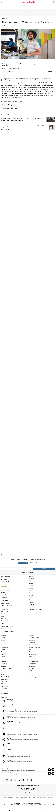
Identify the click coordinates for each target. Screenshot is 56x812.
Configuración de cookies (45, 810)
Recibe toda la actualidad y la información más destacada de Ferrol (19, 744)
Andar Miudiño (5, 686)
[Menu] (2, 2)
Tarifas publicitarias (6, 611)
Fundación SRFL (17, 797)
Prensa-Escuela (50, 797)
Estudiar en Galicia (34, 644)
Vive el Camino (33, 659)
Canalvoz (39, 797)
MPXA (25, 798)
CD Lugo (3, 684)
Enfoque (31, 656)
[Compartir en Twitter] (12, 71)
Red (30, 649)
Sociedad (3, 654)
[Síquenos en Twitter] (7, 780)
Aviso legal (8, 810)
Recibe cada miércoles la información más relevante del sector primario (19, 722)
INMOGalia (4, 618)
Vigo (30, 607)
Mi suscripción (5, 579)
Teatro (9, 101)
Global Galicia (33, 642)
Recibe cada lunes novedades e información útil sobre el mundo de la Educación (21, 717)
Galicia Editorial (29, 798)
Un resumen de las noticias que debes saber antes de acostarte (18, 705)
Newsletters (4, 594)
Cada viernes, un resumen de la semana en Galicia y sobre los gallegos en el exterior (22, 733)
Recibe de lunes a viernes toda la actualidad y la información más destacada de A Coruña (22, 739)
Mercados (31, 668)
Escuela (31, 675)
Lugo (30, 597)
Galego (31, 572)
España (3, 644)
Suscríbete (4, 586)
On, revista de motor (34, 677)
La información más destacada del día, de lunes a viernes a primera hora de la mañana (22, 700)
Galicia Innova (33, 663)
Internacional (4, 647)
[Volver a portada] (28, 2)
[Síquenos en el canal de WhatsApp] (27, 780)
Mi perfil (3, 592)
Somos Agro (4, 661)
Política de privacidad (16, 810)
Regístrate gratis (23, 562)
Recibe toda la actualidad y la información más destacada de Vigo (18, 755)
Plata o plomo (32, 651)
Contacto (3, 623)
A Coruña (31, 578)
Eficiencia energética (6, 629)
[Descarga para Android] (52, 769)
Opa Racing (4, 681)
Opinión (3, 649)
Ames (13, 101)
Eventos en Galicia (6, 621)
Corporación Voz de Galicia (8, 797)
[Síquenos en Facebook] (3, 780)
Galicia (3, 640)
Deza (30, 590)
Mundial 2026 (4, 674)
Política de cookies (25, 810)
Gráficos (3, 659)
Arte (16, 101)
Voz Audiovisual (24, 797)
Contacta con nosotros (7, 605)
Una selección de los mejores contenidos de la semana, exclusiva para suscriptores (22, 710)
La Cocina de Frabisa (34, 647)
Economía (3, 642)
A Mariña (31, 581)
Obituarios (3, 666)
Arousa (31, 583)
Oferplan (3, 616)
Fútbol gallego (5, 691)
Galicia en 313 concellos (35, 609)
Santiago (31, 604)
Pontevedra (32, 602)
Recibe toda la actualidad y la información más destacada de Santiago (19, 750)
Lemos (31, 595)
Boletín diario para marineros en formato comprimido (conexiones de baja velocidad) (22, 727)
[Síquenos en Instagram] (11, 780)
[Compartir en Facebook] (9, 71)
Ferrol (30, 592)
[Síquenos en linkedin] (15, 780)
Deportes (3, 651)
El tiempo (3, 670)
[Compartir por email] (6, 71)
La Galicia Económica (7, 668)
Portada (3, 637)
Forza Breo (4, 688)
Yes (30, 673)
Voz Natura (44, 797)
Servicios (3, 613)
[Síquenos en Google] (31, 780)
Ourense (31, 600)
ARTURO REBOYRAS (5, 121)
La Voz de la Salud (34, 637)
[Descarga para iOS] (49, 769)
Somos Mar (4, 663)
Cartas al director (5, 603)
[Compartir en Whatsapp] (3, 71)
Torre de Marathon (6, 676)
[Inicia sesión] (53, 2)
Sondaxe (34, 797)
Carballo (31, 588)
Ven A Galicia (32, 654)
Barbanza (31, 585)
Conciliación (20, 101)
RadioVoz (30, 797)
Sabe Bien (32, 640)
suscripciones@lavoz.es (28, 792)
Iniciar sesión (34, 562)
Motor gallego (4, 693)
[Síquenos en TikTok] (23, 780)
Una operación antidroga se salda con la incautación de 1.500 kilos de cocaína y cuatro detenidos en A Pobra (21, 119)
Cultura (3, 656)
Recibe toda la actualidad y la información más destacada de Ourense (19, 761)
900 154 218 (28, 788)
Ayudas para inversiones (7, 631)
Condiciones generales (34, 810)
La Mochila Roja (33, 661)
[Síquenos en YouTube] (19, 780)
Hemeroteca (4, 584)
